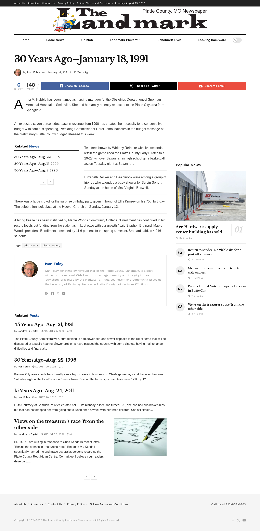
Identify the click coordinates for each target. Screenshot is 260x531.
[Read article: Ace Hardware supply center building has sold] (211, 196)
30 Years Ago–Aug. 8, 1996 (36, 170)
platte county (51, 245)
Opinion (87, 40)
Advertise (34, 3)
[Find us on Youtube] (244, 520)
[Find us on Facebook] (233, 520)
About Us (19, 3)
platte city (31, 245)
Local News (55, 40)
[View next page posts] (51, 182)
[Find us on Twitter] (238, 520)
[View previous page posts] (43, 182)
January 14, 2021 (58, 72)
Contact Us (48, 3)
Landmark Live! (169, 40)
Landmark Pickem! (124, 40)
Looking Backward (212, 40)
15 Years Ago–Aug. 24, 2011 (44, 390)
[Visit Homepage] (130, 20)
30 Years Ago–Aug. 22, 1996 (37, 157)
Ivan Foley (33, 72)
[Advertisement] (211, 125)
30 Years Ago (81, 72)
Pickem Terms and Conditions (95, 3)
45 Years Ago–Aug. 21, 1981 (44, 324)
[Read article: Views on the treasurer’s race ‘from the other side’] (140, 437)
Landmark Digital (28, 331)
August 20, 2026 (54, 331)
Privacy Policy (66, 3)
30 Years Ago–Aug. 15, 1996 (36, 164)
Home (25, 40)
